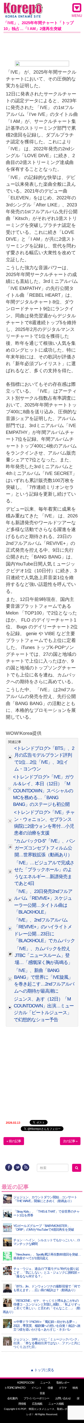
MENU (77, 16)
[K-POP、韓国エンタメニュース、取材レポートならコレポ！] (23, 7)
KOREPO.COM (25, 1382)
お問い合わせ (63, 1398)
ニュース (45, 1382)
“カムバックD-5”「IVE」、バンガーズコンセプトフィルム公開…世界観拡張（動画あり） (44, 847)
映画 (75, 1387)
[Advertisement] (42, 46)
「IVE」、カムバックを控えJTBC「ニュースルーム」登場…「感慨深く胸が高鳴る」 (43, 955)
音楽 (42, 1393)
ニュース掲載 (56, 1403)
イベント (36, 1387)
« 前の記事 (14, 1141)
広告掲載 (37, 1403)
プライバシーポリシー (36, 1398)
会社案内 (12, 1398)
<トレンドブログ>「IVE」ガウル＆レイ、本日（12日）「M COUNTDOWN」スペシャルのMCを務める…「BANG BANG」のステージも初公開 (43, 790)
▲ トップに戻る (42, 1370)
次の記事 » (70, 1141)
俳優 (50, 1387)
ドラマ (62, 1387)
